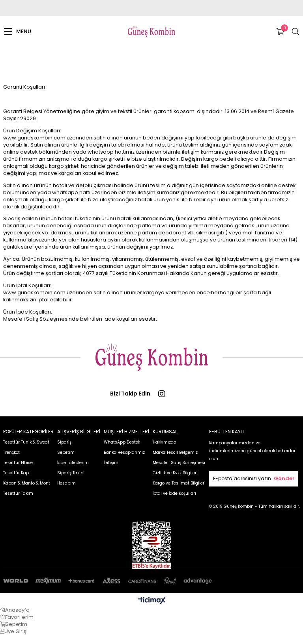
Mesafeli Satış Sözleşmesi (179, 463)
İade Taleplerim (73, 463)
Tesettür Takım (18, 493)
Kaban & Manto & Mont (26, 483)
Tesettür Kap (16, 473)
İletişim (111, 463)
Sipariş (64, 442)
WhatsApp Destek (122, 442)
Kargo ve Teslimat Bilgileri (179, 483)
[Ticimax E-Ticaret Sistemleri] (152, 601)
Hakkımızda (164, 442)
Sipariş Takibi (70, 473)
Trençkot (11, 452)
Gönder (284, 478)
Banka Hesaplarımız (124, 452)
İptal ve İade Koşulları (174, 493)
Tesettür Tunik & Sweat (26, 442)
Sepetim (66, 452)
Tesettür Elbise (18, 463)
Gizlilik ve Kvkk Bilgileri (175, 473)
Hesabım (66, 483)
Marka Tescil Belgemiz (175, 452)
